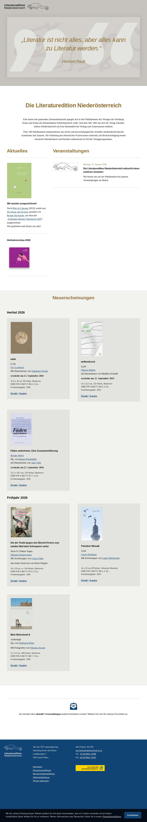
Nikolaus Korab (37, 648)
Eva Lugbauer (17, 367)
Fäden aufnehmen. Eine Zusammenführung (34, 451)
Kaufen (23, 393)
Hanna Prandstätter (27, 459)
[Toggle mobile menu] (141, 6)
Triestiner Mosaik (90, 546)
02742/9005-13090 (88, 754)
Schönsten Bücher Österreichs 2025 (25, 219)
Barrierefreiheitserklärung (44, 774)
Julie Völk (36, 463)
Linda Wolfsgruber (111, 558)
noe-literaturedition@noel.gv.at (89, 750)
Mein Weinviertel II (20, 634)
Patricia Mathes (88, 370)
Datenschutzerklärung (42, 770)
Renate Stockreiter (15, 215)
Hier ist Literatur (20, 208)
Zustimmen (132, 815)
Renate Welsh (17, 455)
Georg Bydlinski (89, 554)
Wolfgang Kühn (26, 643)
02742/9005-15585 (88, 757)
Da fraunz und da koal (17, 212)
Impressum (37, 767)
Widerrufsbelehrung (41, 777)
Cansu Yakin (37, 558)
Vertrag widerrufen (41, 781)
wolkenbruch (88, 361)
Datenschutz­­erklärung (112, 817)
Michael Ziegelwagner (21, 555)
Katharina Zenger (40, 371)
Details (14, 393)
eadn (13, 359)
